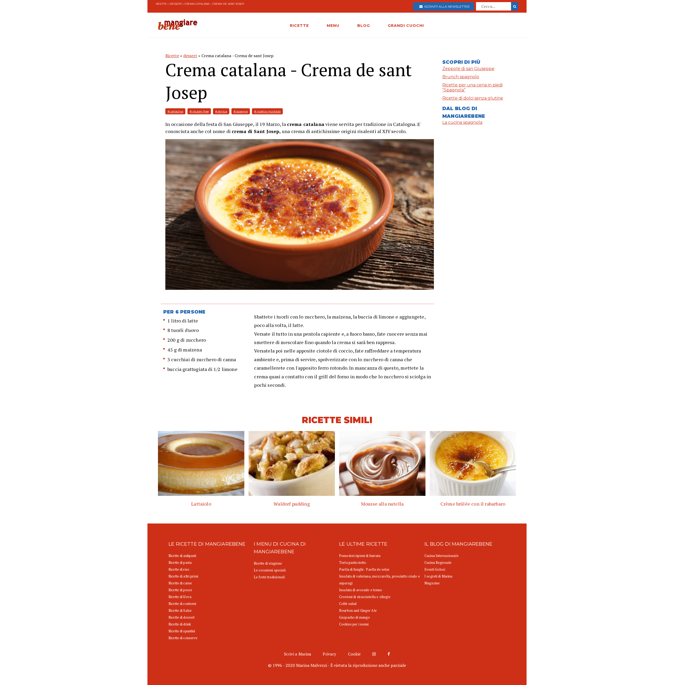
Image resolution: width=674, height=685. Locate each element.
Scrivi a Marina (297, 654)
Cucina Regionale (438, 562)
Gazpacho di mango (354, 617)
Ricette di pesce (180, 590)
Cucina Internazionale (441, 555)
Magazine (432, 583)
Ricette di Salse (180, 610)
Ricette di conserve (182, 637)
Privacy (329, 654)
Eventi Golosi (434, 569)
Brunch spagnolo (460, 76)
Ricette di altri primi (183, 576)
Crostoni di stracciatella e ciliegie (364, 596)
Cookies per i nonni (354, 624)
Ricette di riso (178, 569)
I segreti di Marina (438, 576)
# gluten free (199, 111)
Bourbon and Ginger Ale (358, 610)
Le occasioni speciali (270, 570)
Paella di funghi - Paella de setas (364, 569)
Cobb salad (347, 603)
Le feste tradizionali (269, 577)
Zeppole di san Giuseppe (468, 68)
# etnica (221, 111)
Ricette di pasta (180, 562)
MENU (333, 25)
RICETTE (299, 25)
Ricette (161, 4)
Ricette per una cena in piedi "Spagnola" (472, 87)
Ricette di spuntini (181, 631)
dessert (176, 4)
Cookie (354, 654)
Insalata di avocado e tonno (360, 590)
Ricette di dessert (181, 617)
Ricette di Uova (179, 596)
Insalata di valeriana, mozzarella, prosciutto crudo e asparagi (379, 579)
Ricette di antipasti (182, 555)
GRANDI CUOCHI (406, 25)
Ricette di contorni (182, 603)
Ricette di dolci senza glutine (472, 98)
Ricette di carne (180, 583)
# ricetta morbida (267, 111)
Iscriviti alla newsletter (446, 6)
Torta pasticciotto (352, 562)
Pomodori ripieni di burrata (360, 555)
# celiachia (175, 111)
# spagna (241, 111)
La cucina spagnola (462, 122)
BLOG (363, 25)
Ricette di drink (179, 624)
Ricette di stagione (268, 563)
